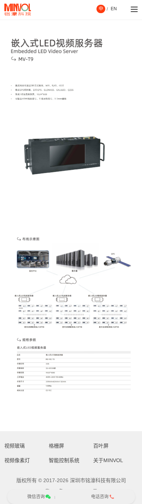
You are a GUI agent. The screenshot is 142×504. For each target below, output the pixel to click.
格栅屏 (56, 446)
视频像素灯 (17, 460)
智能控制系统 (64, 460)
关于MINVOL (108, 460)
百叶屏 (101, 446)
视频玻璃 (14, 446)
